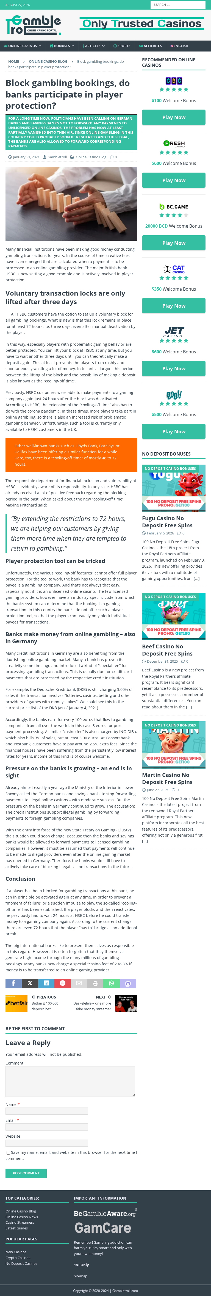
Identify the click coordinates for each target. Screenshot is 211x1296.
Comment (14, 1063)
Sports (124, 46)
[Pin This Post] (62, 984)
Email (11, 1120)
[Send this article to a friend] (79, 984)
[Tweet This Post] (30, 984)
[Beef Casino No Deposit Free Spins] (173, 616)
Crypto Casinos (17, 1257)
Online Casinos (22, 46)
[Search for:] (178, 4)
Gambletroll (57, 157)
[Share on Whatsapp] (111, 984)
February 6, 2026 (160, 533)
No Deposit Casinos (21, 1263)
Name (11, 1104)
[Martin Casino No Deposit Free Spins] (173, 745)
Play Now (173, 117)
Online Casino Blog (91, 157)
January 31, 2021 (26, 157)
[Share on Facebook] (13, 984)
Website (12, 1136)
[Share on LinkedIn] (46, 984)
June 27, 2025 (157, 789)
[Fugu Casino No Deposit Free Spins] (173, 488)
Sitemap (80, 1276)
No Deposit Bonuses (166, 454)
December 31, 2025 (162, 661)
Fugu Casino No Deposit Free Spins (167, 521)
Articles (92, 46)
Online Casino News (21, 1216)
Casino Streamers (19, 1222)
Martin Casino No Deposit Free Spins (167, 778)
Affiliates (152, 46)
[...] (197, 578)
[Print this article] (95, 984)
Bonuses (61, 46)
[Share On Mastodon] (128, 984)
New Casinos (15, 1251)
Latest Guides (16, 1228)
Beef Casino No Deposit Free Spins (167, 650)
